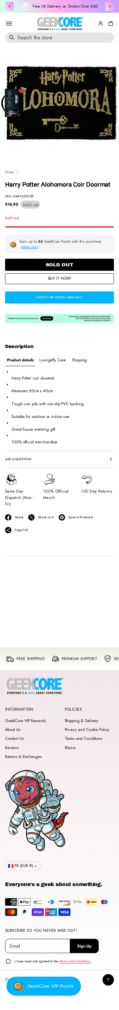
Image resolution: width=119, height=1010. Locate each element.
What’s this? (30, 247)
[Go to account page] (101, 23)
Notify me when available (59, 297)
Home (9, 171)
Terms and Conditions (83, 738)
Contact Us (14, 738)
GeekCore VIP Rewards (25, 721)
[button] (110, 23)
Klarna (70, 748)
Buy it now (59, 278)
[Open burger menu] (9, 23)
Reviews (12, 748)
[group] (20, 360)
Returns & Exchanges (23, 757)
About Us (12, 730)
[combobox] (59, 37)
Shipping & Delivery (82, 721)
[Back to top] (108, 980)
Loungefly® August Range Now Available (65, 6)
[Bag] (110, 23)
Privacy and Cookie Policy (87, 730)
